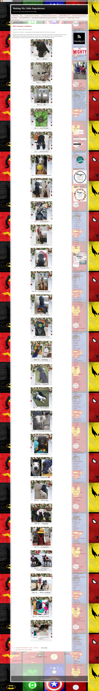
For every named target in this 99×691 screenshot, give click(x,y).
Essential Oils (76, 405)
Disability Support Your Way (73, 17)
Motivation (75, 499)
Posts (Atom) (20, 660)
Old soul (75, 521)
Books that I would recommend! (79, 15)
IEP (74, 458)
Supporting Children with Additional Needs (78, 618)
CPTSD (74, 372)
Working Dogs (76, 670)
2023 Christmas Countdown (22, 26)
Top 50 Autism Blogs (77, 643)
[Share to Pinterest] (46, 648)
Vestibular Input (76, 655)
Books (74, 347)
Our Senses (75, 524)
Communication (76, 367)
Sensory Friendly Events (78, 573)
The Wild (75, 634)
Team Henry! (62, 17)
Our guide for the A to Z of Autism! (31, 15)
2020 (76, 240)
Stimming (75, 609)
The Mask (75, 632)
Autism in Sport (76, 313)
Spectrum (75, 599)
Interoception (75, 464)
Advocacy (75, 278)
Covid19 (75, 371)
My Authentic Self (77, 504)
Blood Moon (75, 343)
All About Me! (15, 15)
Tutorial (74, 646)
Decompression (76, 377)
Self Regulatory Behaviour (78, 566)
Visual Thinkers (76, 658)
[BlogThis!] (42, 648)
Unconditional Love (77, 649)
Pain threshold (76, 528)
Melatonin (75, 485)
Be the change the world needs (79, 328)
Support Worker (76, 616)
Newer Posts (15, 654)
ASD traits (75, 290)
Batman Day (75, 326)
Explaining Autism (77, 410)
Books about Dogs (77, 348)
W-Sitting (75, 660)
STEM (74, 606)
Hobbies (75, 454)
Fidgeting (75, 417)
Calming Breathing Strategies (79, 355)
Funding (75, 432)
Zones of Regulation (77, 673)
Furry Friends (76, 434)
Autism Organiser (76, 319)
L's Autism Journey (77, 473)
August (77, 222)
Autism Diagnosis (76, 309)
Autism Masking (76, 318)
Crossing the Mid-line (77, 374)
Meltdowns (75, 487)
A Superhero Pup (76, 272)
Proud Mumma (76, 541)
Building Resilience (77, 352)
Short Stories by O (77, 585)
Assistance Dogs (76, 294)
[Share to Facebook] (45, 648)
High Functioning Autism (78, 453)
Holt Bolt (75, 456)
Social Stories (76, 594)
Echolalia (75, 391)
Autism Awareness (77, 307)
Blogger (56, 679)
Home (41, 654)
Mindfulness (75, 495)
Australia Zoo (76, 296)
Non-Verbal (75, 512)
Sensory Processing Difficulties (79, 577)
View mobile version (41, 657)
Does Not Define (76, 388)
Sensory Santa (76, 578)
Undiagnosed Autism (77, 651)
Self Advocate (76, 563)
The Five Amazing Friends (78, 629)
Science (74, 560)
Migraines (75, 493)
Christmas (75, 364)
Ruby (74, 552)
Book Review (76, 345)
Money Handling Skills (77, 497)
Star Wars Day (76, 604)
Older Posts (67, 654)
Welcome (75, 663)
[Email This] (41, 648)
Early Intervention (76, 389)
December (78, 213)
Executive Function (77, 406)
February (78, 232)
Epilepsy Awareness (77, 401)
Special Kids (75, 597)
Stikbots (75, 607)
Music (74, 502)
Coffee (74, 365)
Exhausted (75, 408)
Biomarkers (75, 338)
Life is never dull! (76, 475)
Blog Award (75, 342)
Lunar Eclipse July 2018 (78, 482)
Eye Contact (75, 412)
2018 (76, 244)
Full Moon (75, 430)
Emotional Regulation (77, 396)
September (78, 220)
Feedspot (75, 415)
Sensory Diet (75, 572)
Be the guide (75, 330)
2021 (76, 238)
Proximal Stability (76, 543)
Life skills (75, 476)
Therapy (75, 638)
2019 (76, 242)
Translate (82, 140)
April (77, 228)
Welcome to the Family (77, 665)
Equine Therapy (76, 403)
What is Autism (76, 668)
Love (74, 480)
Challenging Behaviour (77, 360)
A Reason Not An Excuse (78, 270)
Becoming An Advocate (77, 333)
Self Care (75, 565)
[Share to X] (44, 648)
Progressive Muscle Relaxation (79, 538)
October (77, 218)
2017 (76, 246)
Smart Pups (75, 592)
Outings (74, 526)
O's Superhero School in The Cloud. (49, 15)
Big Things (75, 336)
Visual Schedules (76, 656)
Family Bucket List (77, 413)
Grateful (75, 441)
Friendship (75, 429)
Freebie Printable (76, 427)
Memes (74, 488)
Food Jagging (76, 424)
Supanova (75, 612)
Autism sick (75, 323)
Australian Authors (77, 297)
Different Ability (76, 381)
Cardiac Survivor (76, 357)
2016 (76, 248)
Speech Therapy (76, 601)
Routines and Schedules (77, 550)
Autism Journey (76, 316)
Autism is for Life (76, 314)
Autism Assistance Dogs (78, 306)
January (77, 234)
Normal (74, 514)
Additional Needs (76, 274)
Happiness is (75, 444)
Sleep (74, 589)
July (77, 224)
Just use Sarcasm (76, 466)
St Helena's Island (76, 602)
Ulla (74, 648)
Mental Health (76, 490)
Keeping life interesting (77, 470)
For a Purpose (76, 425)
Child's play (75, 362)
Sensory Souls (76, 580)
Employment (75, 398)
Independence (76, 459)
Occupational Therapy (77, 519)
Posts (76, 130)
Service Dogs (76, 583)
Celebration (75, 359)
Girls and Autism (76, 439)
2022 (76, 236)
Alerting (75, 280)
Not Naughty (75, 517)
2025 (76, 208)
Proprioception (76, 540)
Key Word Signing (77, 471)
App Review (75, 287)
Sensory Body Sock (77, 570)
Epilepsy (75, 400)
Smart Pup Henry (76, 590)
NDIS (74, 509)
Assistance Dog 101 (77, 292)
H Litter (75, 442)
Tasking (74, 622)
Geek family (75, 435)
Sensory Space (76, 582)
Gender (74, 437)
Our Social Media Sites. (24, 17)
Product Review (76, 536)
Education (75, 393)
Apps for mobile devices (78, 289)
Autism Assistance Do (77, 302)
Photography (75, 535)
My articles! (14, 17)
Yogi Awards (75, 672)
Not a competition (76, 516)
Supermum (75, 614)
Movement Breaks (76, 500)
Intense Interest (76, 463)
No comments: (36, 647)
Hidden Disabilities (77, 451)
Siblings (75, 587)
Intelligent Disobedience (78, 461)
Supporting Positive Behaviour (79, 620)
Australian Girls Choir (77, 299)
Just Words (75, 468)
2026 (76, 206)
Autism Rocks (76, 321)
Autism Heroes (76, 311)
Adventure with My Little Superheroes (78, 276)
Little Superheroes (76, 478)
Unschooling (75, 653)
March (77, 230)
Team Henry (30, 649)
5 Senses (75, 269)
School (74, 556)
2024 (76, 210)
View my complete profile (78, 111)
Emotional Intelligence (77, 394)
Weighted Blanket (76, 661)
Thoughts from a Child (77, 639)
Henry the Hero (15, 20)
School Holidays (76, 558)
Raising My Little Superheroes (29, 8)
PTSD (74, 545)
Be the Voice (75, 331)
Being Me (75, 335)
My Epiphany (76, 505)
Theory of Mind (76, 636)
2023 (76, 212)
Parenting (75, 529)
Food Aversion (76, 422)
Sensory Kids (76, 575)
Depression (75, 379)
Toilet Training (76, 641)
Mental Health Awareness (78, 492)
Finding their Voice (77, 418)
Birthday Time (76, 340)
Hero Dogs (75, 449)
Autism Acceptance (77, 301)
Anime (74, 282)
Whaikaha (75, 667)
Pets (74, 533)
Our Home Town (76, 523)
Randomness (75, 546)
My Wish (75, 507)
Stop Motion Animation (78, 611)
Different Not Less (77, 383)
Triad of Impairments (77, 644)
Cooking (75, 369)
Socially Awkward (76, 595)
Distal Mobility (76, 386)
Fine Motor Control (77, 420)
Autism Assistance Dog (77, 304)
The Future (75, 631)
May (77, 226)
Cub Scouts (75, 376)
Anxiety (74, 284)
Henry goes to (76, 446)
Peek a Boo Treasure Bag (78, 531)
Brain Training (76, 350)
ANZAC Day (75, 285)
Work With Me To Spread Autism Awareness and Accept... (44, 17)
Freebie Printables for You (64, 15)
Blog (21, 15)
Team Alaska (24, 649)
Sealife (74, 561)
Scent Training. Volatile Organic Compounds (79, 554)
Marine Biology (76, 483)
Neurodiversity (76, 511)
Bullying (75, 354)
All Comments (78, 133)
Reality (74, 548)
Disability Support (76, 384)
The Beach (75, 627)
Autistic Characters (77, 325)
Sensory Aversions (77, 568)
